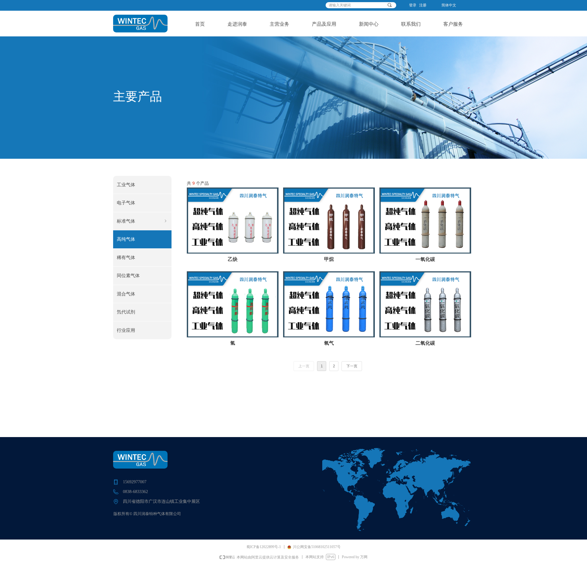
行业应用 (126, 330)
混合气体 (126, 293)
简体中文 (448, 5)
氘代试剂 (126, 312)
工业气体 (126, 184)
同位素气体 (128, 275)
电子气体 (126, 202)
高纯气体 (126, 239)
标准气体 (142, 221)
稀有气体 (126, 257)
